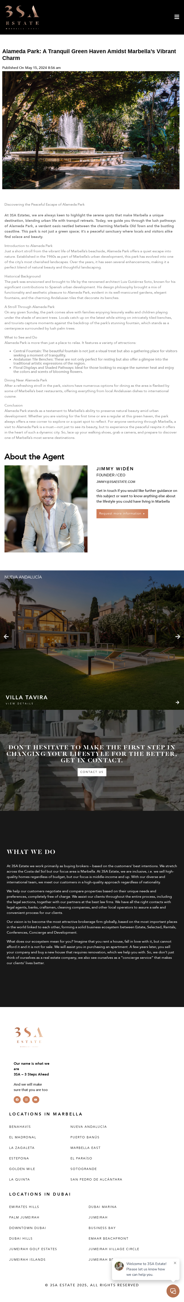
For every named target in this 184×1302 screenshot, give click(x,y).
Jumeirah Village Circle (114, 1249)
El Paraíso (81, 1158)
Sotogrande (83, 1168)
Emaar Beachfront (109, 1238)
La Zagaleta (22, 1147)
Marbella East (85, 1147)
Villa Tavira (27, 697)
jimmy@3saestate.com (115, 482)
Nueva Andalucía (88, 1126)
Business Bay (102, 1227)
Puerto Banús (85, 1137)
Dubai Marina (103, 1206)
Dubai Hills (21, 1238)
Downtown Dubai (27, 1227)
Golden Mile (22, 1168)
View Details (20, 704)
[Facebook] (17, 1099)
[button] (6, 637)
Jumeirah (98, 1217)
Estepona (19, 1158)
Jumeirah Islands (27, 1259)
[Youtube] (35, 1099)
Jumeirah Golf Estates (33, 1249)
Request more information (120, 513)
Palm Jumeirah (24, 1217)
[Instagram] (26, 1099)
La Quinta (19, 1179)
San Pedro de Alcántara (96, 1179)
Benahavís (20, 1126)
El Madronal (22, 1137)
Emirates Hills (24, 1206)
